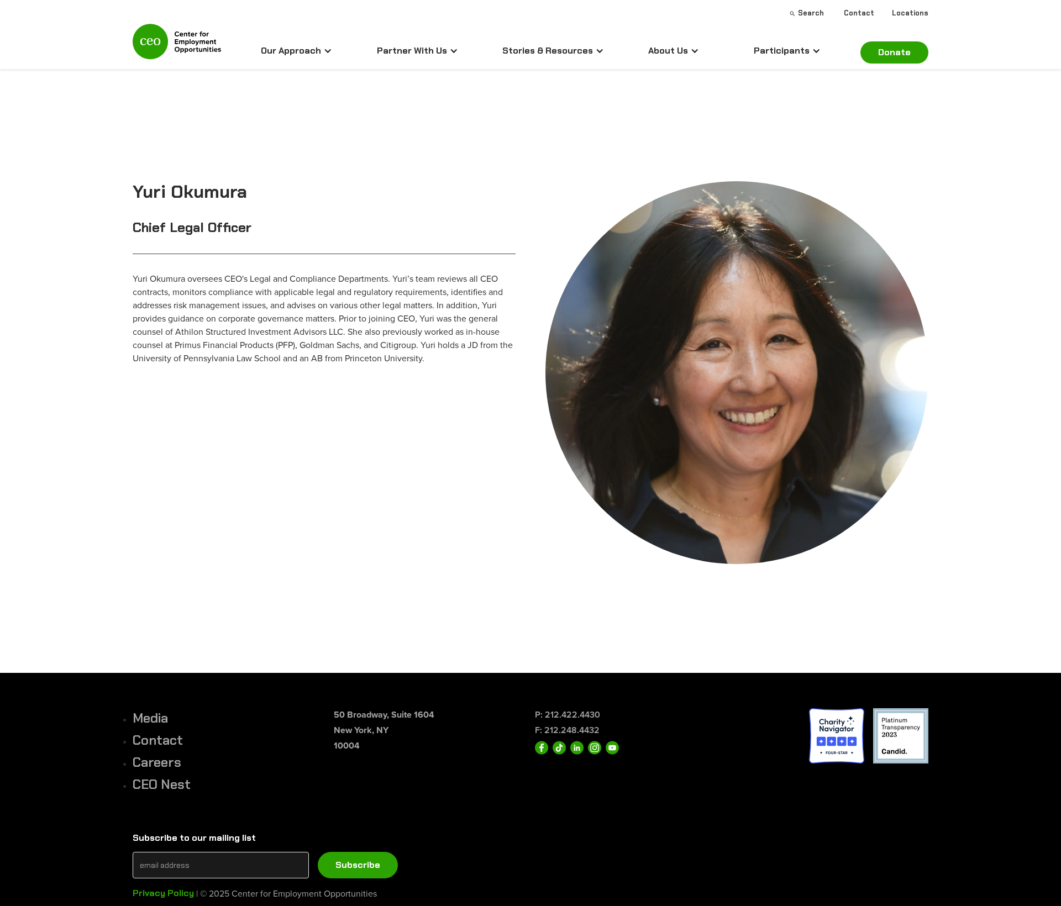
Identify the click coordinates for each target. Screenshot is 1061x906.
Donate (894, 52)
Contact (158, 740)
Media (150, 717)
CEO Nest (162, 784)
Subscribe (357, 865)
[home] (177, 46)
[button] (296, 50)
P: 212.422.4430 (567, 714)
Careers (157, 762)
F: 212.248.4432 (567, 730)
